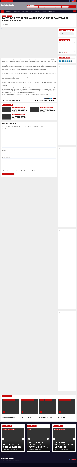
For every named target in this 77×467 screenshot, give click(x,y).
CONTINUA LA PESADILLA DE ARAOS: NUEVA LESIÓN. (63, 444)
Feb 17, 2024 (57, 449)
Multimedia (44, 11)
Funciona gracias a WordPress (33, 465)
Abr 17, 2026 (42, 111)
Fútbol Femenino (16, 11)
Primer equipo (8, 11)
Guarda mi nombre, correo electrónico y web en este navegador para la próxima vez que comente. (23, 170)
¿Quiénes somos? (52, 11)
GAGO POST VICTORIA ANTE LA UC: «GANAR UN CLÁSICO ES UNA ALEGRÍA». (20, 110)
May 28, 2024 (7, 449)
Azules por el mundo (62, 429)
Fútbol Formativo (25, 11)
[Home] (2, 11)
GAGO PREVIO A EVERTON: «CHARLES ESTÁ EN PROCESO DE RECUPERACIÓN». (48, 110)
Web (3, 164)
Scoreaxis (65, 52)
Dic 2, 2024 (31, 449)
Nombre (4, 150)
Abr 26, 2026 (14, 111)
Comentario (5, 128)
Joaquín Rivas (38, 449)
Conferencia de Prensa (20, 107)
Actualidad (14, 107)
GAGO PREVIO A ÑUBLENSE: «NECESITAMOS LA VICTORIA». (19, 117)
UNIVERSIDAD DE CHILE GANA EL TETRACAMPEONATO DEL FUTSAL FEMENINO (37, 447)
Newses (42, 465)
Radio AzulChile (7, 5)
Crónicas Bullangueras (35, 11)
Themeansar (47, 465)
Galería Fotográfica (11, 429)
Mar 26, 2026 (61, 419)
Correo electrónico (6, 157)
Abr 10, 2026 (14, 118)
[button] (72, 11)
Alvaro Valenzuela (12, 419)
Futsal (30, 429)
